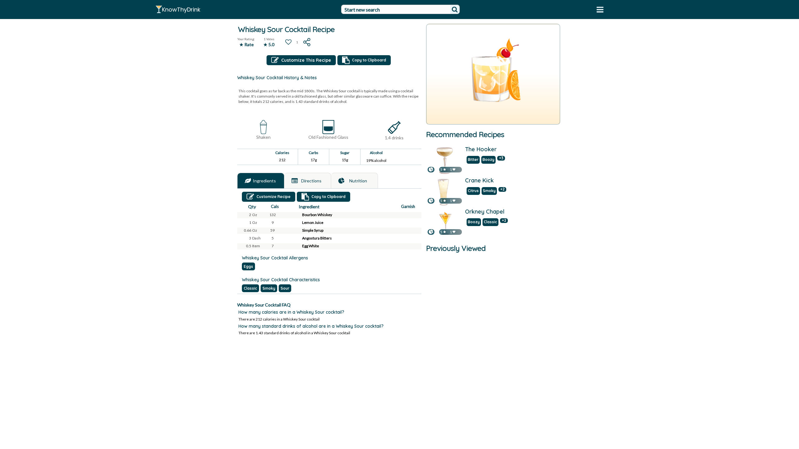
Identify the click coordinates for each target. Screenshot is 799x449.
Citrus (473, 190)
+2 (502, 189)
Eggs (248, 266)
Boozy (488, 159)
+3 (501, 158)
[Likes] (454, 169)
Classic (250, 288)
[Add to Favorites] (288, 42)
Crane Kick (479, 181)
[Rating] (444, 169)
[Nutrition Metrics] (431, 169)
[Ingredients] (248, 181)
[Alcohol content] (394, 128)
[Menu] (600, 9)
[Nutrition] (341, 181)
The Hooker (481, 150)
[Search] (455, 9)
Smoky (268, 288)
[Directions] (295, 181)
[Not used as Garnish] (413, 215)
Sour (285, 288)
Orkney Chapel (484, 212)
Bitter (473, 159)
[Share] (307, 42)
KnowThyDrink (181, 9)
